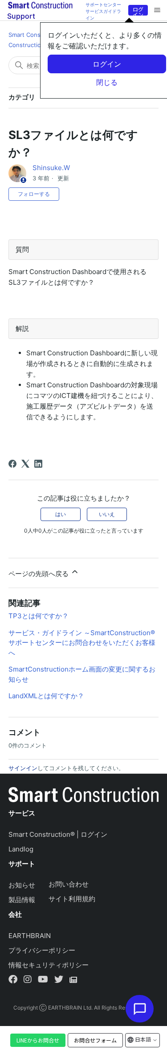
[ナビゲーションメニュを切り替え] (157, 10)
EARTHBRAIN (29, 935)
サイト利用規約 (72, 899)
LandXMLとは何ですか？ (46, 696)
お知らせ (21, 885)
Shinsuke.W (51, 167)
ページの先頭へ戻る (39, 573)
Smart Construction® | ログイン (57, 834)
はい (60, 514)
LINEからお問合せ (37, 1040)
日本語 (143, 1039)
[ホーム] (83, 796)
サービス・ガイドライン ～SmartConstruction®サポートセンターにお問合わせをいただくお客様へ (81, 642)
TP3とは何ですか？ (38, 616)
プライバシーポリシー (41, 950)
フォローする (34, 194)
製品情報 (21, 899)
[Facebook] (12, 464)
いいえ (107, 514)
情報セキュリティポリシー (48, 965)
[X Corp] (25, 464)
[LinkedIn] (38, 464)
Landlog (20, 849)
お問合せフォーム (95, 1040)
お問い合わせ (69, 884)
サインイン (22, 768)
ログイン (138, 10)
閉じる (107, 82)
